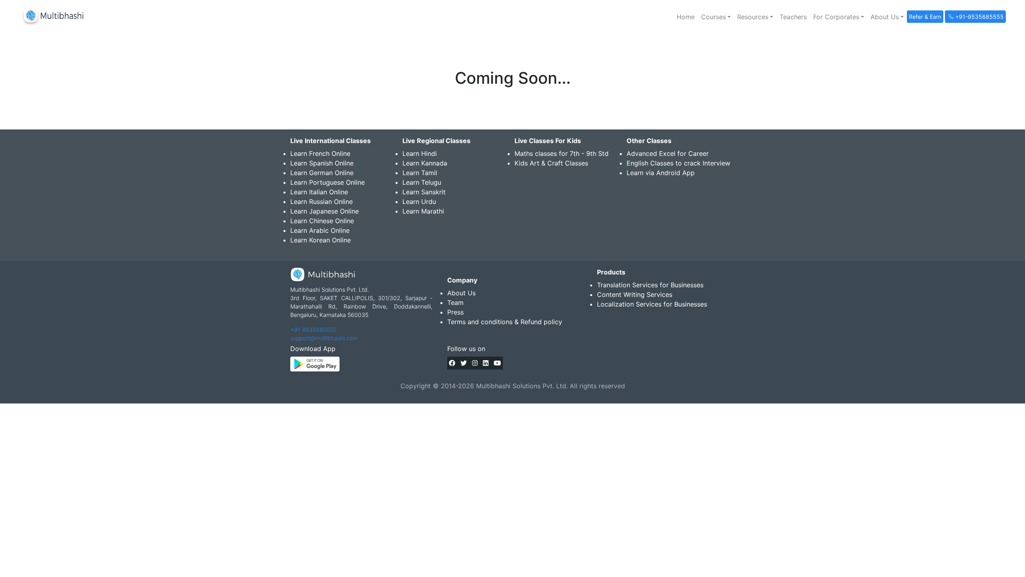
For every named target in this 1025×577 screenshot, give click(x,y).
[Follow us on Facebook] (452, 363)
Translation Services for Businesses (650, 285)
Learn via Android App (661, 173)
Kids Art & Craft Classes (551, 163)
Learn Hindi (419, 153)
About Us (461, 293)
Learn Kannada (424, 163)
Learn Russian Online (321, 202)
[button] (716, 17)
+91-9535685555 (313, 329)
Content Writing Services (634, 295)
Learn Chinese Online (322, 221)
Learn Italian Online (319, 192)
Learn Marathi (423, 211)
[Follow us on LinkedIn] (485, 363)
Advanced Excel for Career (668, 153)
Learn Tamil (419, 173)
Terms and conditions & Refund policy (504, 322)
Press (455, 312)
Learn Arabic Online (320, 230)
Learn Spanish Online (322, 163)
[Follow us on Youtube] (497, 363)
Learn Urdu (419, 202)
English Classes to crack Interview (678, 163)
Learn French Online (320, 153)
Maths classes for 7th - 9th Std (562, 153)
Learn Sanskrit (424, 192)
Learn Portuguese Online (327, 182)
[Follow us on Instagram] (474, 363)
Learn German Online (322, 173)
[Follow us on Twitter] (463, 363)
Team (455, 303)
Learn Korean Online (320, 240)
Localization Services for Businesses (652, 304)
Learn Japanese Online (324, 211)
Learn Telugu (421, 182)
